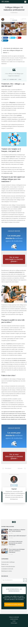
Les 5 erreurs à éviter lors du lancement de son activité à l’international (15, 543)
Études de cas (4, 564)
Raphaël (14, 20)
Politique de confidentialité (14, 617)
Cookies (14, 621)
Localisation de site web (7, 569)
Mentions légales (14, 623)
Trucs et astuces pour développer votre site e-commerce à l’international (17, 551)
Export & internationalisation (8, 567)
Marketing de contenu (6, 571)
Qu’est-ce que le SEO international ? (17, 536)
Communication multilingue (8, 562)
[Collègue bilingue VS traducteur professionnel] (14, 28)
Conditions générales (14, 619)
